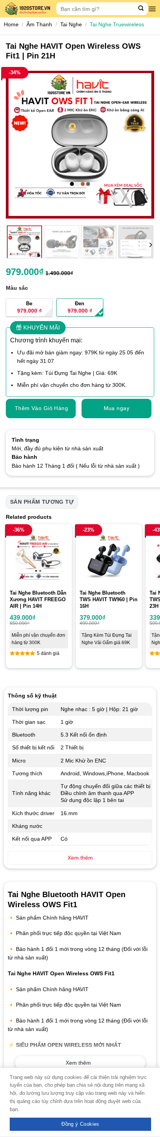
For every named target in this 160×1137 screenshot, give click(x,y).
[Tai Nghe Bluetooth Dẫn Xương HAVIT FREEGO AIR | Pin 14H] (39, 557)
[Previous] (19, 144)
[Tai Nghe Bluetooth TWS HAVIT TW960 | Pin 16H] (108, 557)
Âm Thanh (39, 24)
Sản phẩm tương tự (42, 502)
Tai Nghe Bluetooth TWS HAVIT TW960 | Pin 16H (108, 599)
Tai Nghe (71, 24)
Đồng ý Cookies (80, 1124)
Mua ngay (116, 408)
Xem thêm (78, 1063)
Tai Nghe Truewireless (117, 24)
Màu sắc (17, 288)
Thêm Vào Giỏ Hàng (41, 408)
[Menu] (152, 9)
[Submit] (141, 8)
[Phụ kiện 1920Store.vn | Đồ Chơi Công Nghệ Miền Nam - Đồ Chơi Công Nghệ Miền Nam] (28, 8)
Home (11, 24)
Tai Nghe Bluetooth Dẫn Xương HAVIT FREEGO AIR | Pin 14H (38, 599)
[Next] (141, 144)
